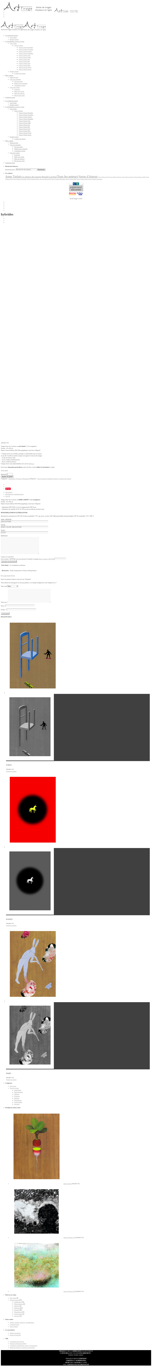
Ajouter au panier (7, 476)
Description (8, 492)
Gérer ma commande (15, 79)
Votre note (4, 586)
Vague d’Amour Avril (24, 63)
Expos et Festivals (15, 1335)
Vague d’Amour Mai (24, 61)
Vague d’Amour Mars (24, 65)
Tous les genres (14, 1088)
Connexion (17, 89)
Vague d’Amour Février (25, 67)
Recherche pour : (10, 169)
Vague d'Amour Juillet (139, 177)
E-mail (3, 609)
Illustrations (26, 479)
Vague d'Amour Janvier (128, 177)
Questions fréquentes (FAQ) (18, 1343)
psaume (9, 919)
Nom (3, 606)
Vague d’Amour (18, 45)
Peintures (19, 479)
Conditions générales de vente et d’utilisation (23, 1345)
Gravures (17, 1104)
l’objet (9, 765)
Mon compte (9, 75)
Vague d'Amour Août (103, 177)
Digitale (16, 1098)
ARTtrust (31, 464)
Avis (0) (7, 496)
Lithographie (18, 1102)
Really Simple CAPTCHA (46, 559)
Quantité (3, 474)
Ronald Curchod (14, 39)
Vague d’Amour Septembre (26, 53)
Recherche (41, 169)
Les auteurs (11, 35)
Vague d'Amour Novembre (20, 179)
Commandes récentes (19, 85)
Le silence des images (20, 73)
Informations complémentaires (14, 494)
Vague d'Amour (87, 176)
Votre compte (14, 1326)
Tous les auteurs (67, 176)
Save (9, 489)
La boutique (14, 41)
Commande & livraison (17, 1341)
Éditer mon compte (19, 91)
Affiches (16, 1094)
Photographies (18, 1092)
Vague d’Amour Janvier (25, 69)
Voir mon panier (18, 81)
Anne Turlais (13, 37)
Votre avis (4, 602)
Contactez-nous (10, 97)
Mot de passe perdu (19, 95)
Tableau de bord (14, 77)
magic (8, 1073)
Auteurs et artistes (15, 1333)
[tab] (78, 492)
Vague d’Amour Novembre (26, 49)
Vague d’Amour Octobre (25, 51)
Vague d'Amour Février (115, 177)
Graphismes (11, 479)
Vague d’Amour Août (24, 55)
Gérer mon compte (15, 87)
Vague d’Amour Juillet (25, 57)
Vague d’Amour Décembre (26, 47)
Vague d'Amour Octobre (33, 179)
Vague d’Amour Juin (24, 59)
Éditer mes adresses (19, 93)
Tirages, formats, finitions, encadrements (22, 1322)
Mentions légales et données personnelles (22, 1347)
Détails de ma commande (20, 83)
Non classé (13, 1086)
